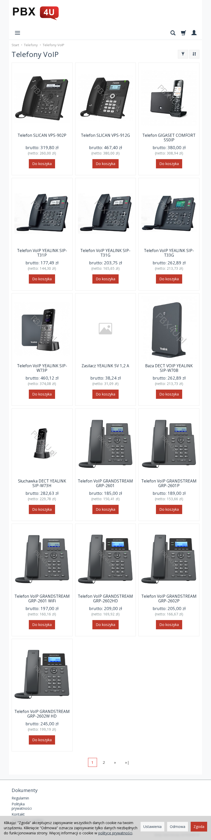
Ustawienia (152, 826)
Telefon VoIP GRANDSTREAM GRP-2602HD (105, 599)
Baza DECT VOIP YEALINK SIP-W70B (169, 368)
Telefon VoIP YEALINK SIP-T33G (169, 253)
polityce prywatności (115, 833)
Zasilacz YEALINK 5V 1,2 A (105, 366)
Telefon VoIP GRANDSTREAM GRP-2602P (169, 599)
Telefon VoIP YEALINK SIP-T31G (105, 253)
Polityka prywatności (22, 806)
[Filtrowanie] (183, 54)
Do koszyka (42, 163)
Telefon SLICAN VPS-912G (105, 135)
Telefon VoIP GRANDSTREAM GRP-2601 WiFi (42, 599)
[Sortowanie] (194, 54)
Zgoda (199, 826)
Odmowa (177, 826)
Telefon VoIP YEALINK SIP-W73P (42, 368)
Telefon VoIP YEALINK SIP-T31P (42, 253)
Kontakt (18, 814)
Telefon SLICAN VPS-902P (41, 135)
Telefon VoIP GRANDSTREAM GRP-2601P (169, 483)
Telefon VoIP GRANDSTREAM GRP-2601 (105, 483)
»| (127, 762)
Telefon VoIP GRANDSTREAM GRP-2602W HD (42, 714)
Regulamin (20, 798)
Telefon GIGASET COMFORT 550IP (169, 138)
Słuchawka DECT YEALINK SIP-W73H (42, 483)
